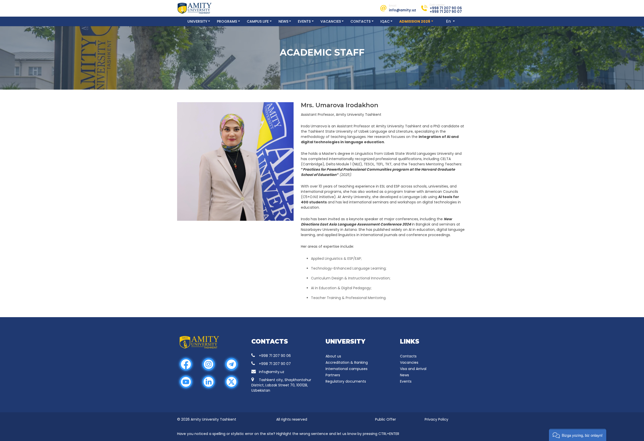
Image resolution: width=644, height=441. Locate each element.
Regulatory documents (346, 381)
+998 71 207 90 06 (275, 355)
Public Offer (385, 419)
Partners (333, 375)
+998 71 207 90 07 (275, 363)
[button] (577, 435)
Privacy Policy (436, 419)
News (283, 21)
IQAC (385, 21)
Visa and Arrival (413, 368)
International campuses (347, 368)
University (197, 21)
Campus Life (258, 21)
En (449, 21)
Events (304, 21)
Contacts (360, 21)
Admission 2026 (414, 21)
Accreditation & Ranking (347, 362)
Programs (227, 21)
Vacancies (330, 21)
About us (333, 356)
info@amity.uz (271, 371)
